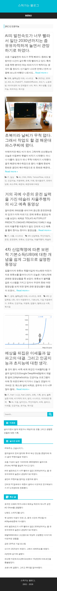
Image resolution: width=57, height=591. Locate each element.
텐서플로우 (40, 180)
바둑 (41, 402)
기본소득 (35, 299)
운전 (7, 239)
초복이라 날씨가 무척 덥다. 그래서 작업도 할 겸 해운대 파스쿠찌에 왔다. (28, 140)
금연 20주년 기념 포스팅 (15, 543)
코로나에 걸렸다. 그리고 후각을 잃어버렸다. (23, 567)
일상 (12, 177)
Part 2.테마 (26, 394)
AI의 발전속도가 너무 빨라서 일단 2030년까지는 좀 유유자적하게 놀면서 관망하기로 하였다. (27, 43)
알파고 (47, 402)
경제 (12, 296)
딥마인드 (23, 402)
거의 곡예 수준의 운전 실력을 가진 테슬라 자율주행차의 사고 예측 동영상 (28, 199)
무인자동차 (45, 235)
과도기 (42, 82)
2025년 (41, 78)
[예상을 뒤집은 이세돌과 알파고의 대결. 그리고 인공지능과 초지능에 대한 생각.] (28, 332)
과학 (34, 394)
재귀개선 (13, 89)
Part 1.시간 (15, 394)
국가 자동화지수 (23, 299)
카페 (32, 180)
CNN (24, 177)
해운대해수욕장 (32, 184)
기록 (39, 394)
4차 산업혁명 (33, 235)
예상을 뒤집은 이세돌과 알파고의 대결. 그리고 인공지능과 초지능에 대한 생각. (28, 357)
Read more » (41, 72)
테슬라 (48, 239)
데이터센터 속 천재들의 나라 (20, 85)
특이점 (21, 89)
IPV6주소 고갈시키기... (14, 448)
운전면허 (13, 239)
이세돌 (8, 405)
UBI (13, 299)
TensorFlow (38, 177)
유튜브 (21, 239)
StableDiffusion (31, 82)
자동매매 (20, 180)
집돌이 (33, 303)
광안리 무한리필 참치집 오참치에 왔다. (21, 479)
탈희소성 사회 (43, 303)
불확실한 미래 (18, 78)
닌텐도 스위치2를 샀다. (15, 512)
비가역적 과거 (20, 398)
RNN (29, 177)
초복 (27, 180)
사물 (12, 235)
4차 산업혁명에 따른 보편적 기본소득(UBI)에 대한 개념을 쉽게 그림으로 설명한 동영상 (28, 257)
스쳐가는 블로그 (28, 5)
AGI (9, 82)
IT (8, 177)
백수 (36, 85)
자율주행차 (39, 239)
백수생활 (42, 85)
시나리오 (29, 78)
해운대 (21, 184)
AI (13, 82)
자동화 (26, 303)
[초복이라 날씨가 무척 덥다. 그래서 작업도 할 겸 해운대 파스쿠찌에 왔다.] (28, 115)
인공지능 (11, 180)
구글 (16, 402)
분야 (44, 394)
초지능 (23, 405)
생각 (29, 398)
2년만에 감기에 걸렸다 (14, 554)
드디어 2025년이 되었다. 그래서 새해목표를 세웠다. (27, 548)
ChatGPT (19, 82)
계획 (9, 78)
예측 (39, 296)
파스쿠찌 (13, 184)
